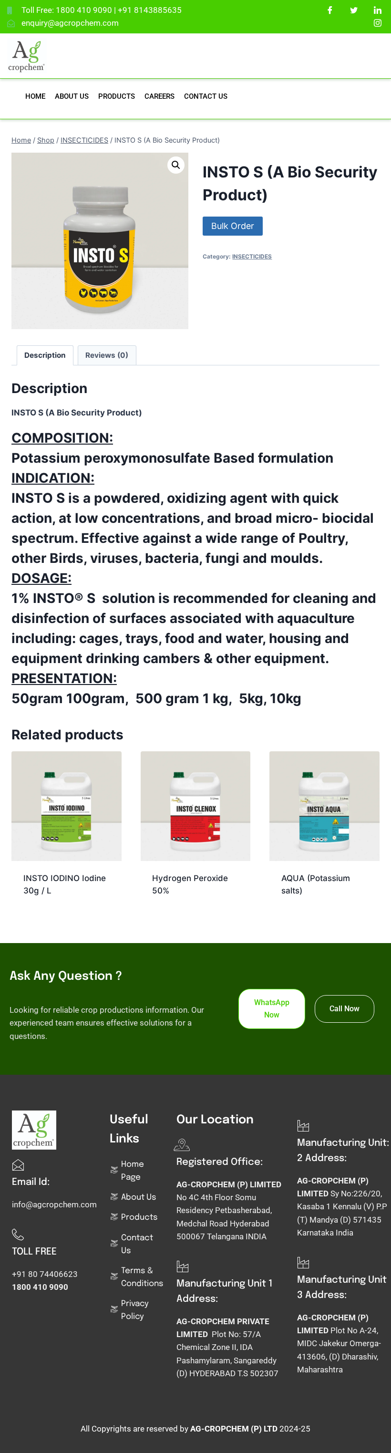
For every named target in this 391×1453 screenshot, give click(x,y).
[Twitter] (354, 10)
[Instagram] (378, 23)
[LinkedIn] (378, 10)
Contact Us (205, 96)
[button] (176, 165)
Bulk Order (232, 226)
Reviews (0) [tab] (106, 355)
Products (116, 96)
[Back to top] (372, 1431)
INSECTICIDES (252, 256)
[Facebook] (330, 10)
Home (35, 96)
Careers (159, 96)
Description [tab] (45, 355)
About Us (72, 96)
